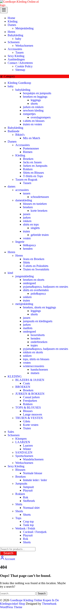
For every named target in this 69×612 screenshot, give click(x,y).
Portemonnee (31, 148)
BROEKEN (22, 386)
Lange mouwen (32, 414)
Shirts (26, 262)
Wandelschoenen (33, 459)
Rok (25, 497)
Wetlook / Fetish (25, 528)
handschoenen (39, 369)
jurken (27, 217)
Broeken (28, 158)
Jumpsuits (21, 483)
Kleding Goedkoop (19, 82)
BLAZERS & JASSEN (29, 380)
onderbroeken (39, 342)
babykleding (22, 89)
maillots (27, 328)
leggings (36, 100)
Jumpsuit (28, 487)
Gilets (26, 421)
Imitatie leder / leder (35, 480)
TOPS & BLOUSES (28, 407)
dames (11, 186)
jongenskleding (24, 276)
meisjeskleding (24, 304)
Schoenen (14, 435)
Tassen (27, 183)
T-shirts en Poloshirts (35, 266)
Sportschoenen (24, 456)
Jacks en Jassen (32, 162)
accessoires (22, 190)
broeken (28, 207)
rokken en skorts (33, 352)
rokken (27, 221)
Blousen (20, 469)
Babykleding (15, 127)
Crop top (28, 521)
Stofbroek (29, 500)
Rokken (28, 169)
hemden (28, 248)
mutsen (35, 373)
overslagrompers (41, 117)
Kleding (20, 155)
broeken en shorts (33, 279)
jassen (26, 214)
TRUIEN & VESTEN (29, 418)
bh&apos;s (29, 245)
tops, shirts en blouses (36, 359)
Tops (18, 518)
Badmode (13, 131)
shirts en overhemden (36, 290)
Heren (11, 252)
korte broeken (39, 210)
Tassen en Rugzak (26, 179)
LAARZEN (22, 442)
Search (8, 553)
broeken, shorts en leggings (39, 307)
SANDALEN (23, 452)
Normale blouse (32, 473)
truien (26, 231)
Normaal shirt (31, 507)
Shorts (19, 511)
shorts (34, 103)
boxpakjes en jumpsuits (37, 93)
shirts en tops (31, 224)
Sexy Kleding (16, 466)
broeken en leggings (35, 96)
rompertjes (29, 114)
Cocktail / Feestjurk (35, 532)
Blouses (28, 411)
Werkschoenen (24, 462)
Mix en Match (31, 138)
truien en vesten (32, 124)
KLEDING (15, 376)
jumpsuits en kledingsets (37, 321)
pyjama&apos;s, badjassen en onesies (45, 286)
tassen (26, 193)
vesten (27, 238)
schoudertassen (40, 196)
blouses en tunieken (35, 203)
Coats (26, 383)
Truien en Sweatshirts (36, 269)
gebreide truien (40, 234)
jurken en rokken (33, 107)
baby (11, 86)
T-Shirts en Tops (33, 176)
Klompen (21, 438)
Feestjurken (30, 400)
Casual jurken (31, 397)
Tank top (28, 525)
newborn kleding (33, 110)
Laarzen (28, 445)
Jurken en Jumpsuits (35, 165)
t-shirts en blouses (33, 120)
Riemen (27, 152)
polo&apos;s (38, 293)
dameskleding (23, 200)
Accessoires (22, 145)
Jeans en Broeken (33, 259)
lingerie (19, 241)
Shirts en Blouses (33, 172)
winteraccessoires (33, 366)
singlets (35, 228)
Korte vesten (30, 424)
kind (10, 272)
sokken (27, 297)
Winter (27, 449)
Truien (27, 428)
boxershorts (38, 335)
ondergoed (29, 283)
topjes (34, 345)
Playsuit (28, 490)
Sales (11, 431)
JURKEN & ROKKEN (29, 393)
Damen (12, 141)
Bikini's (20, 134)
